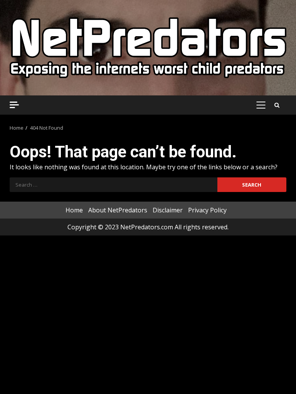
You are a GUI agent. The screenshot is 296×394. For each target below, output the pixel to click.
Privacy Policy (207, 210)
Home (74, 210)
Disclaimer (168, 210)
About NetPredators (117, 210)
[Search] (276, 105)
